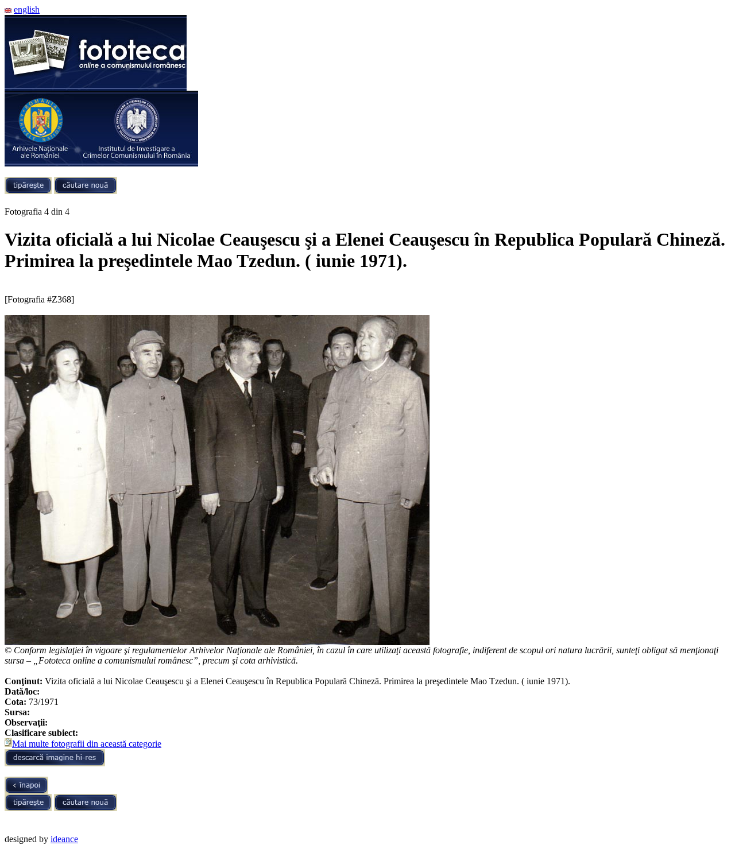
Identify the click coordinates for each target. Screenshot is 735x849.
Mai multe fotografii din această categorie (86, 744)
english (27, 9)
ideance (64, 839)
